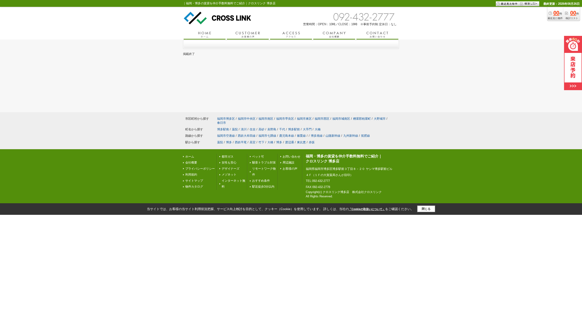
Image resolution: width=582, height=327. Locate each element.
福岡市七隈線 (267, 135)
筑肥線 (365, 135)
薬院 (235, 129)
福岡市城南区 (341, 118)
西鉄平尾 (241, 142)
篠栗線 (301, 135)
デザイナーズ (230, 168)
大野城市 (380, 118)
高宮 (253, 142)
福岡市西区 (322, 118)
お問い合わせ (291, 156)
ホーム (189, 156)
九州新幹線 (350, 135)
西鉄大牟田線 (247, 135)
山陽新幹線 (333, 135)
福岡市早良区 (285, 118)
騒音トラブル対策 (264, 162)
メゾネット (229, 174)
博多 (229, 142)
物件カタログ (194, 186)
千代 (282, 129)
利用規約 (191, 174)
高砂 (261, 129)
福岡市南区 (265, 118)
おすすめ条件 (261, 180)
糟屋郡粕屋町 (362, 118)
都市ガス (227, 156)
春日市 (221, 122)
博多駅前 (294, 129)
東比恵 (301, 142)
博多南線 (317, 135)
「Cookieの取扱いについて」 (367, 209)
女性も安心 (229, 162)
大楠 (318, 129)
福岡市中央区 (247, 118)
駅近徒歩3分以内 (263, 186)
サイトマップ (194, 180)
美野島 (271, 129)
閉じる (426, 209)
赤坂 (312, 142)
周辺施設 (288, 162)
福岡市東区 (304, 118)
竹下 (261, 142)
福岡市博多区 (226, 118)
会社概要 (191, 162)
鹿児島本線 (286, 135)
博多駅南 (223, 129)
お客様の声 (290, 168)
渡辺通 (289, 142)
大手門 (307, 129)
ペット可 (258, 156)
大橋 (270, 142)
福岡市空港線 (226, 135)
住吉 (253, 129)
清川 (244, 129)
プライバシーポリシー (200, 168)
